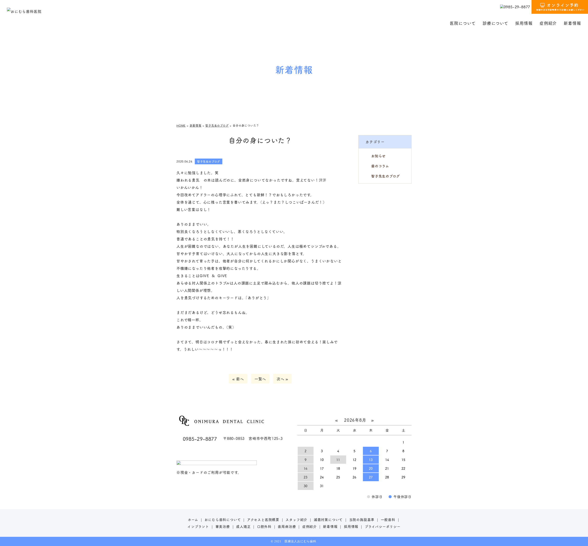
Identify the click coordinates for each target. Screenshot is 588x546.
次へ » (282, 378)
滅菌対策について (328, 519)
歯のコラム (380, 165)
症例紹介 (548, 23)
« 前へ (238, 378)
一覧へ (260, 378)
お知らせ (378, 155)
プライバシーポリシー (383, 526)
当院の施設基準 (362, 519)
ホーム (193, 519)
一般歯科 (388, 519)
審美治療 (222, 526)
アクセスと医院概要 (263, 519)
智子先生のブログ (385, 175)
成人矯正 (243, 526)
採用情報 (524, 23)
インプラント (198, 526)
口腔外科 (264, 526)
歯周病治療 (287, 526)
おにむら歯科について (222, 519)
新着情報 (572, 23)
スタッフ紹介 (296, 519)
